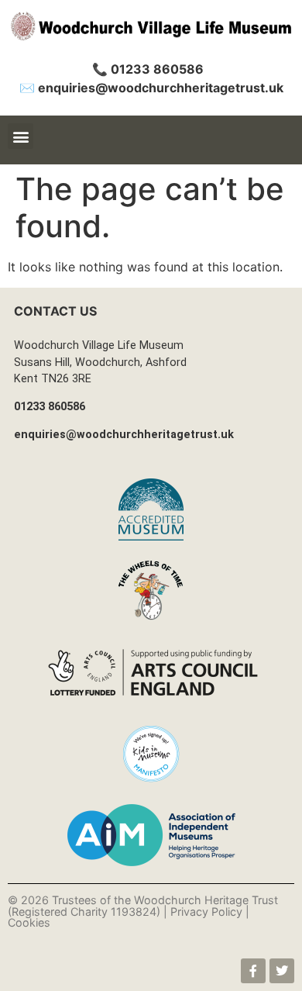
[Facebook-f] (253, 970)
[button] (20, 136)
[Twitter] (281, 970)
